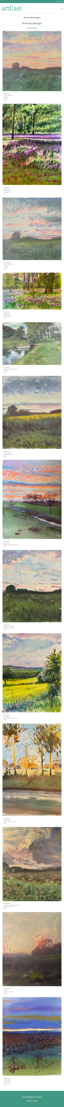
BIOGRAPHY (32, 28)
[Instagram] (60, 1)
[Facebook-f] (57, 1)
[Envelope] (62, 1)
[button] (61, 8)
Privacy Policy (32, 1100)
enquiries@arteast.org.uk (32, 1097)
